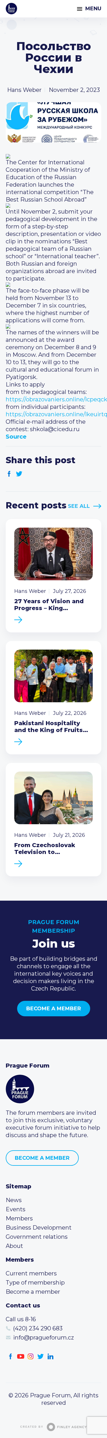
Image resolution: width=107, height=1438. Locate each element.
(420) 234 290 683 (37, 1328)
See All (79, 506)
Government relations (37, 1236)
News (14, 1200)
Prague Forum (11, 8)
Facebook (9, 474)
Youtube (20, 1356)
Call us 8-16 (21, 1319)
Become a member (53, 1008)
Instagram (30, 1356)
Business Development (39, 1227)
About (14, 1245)
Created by (31, 1426)
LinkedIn (50, 1356)
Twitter (19, 474)
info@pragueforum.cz (43, 1337)
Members (19, 1218)
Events (15, 1209)
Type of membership (35, 1282)
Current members (31, 1273)
